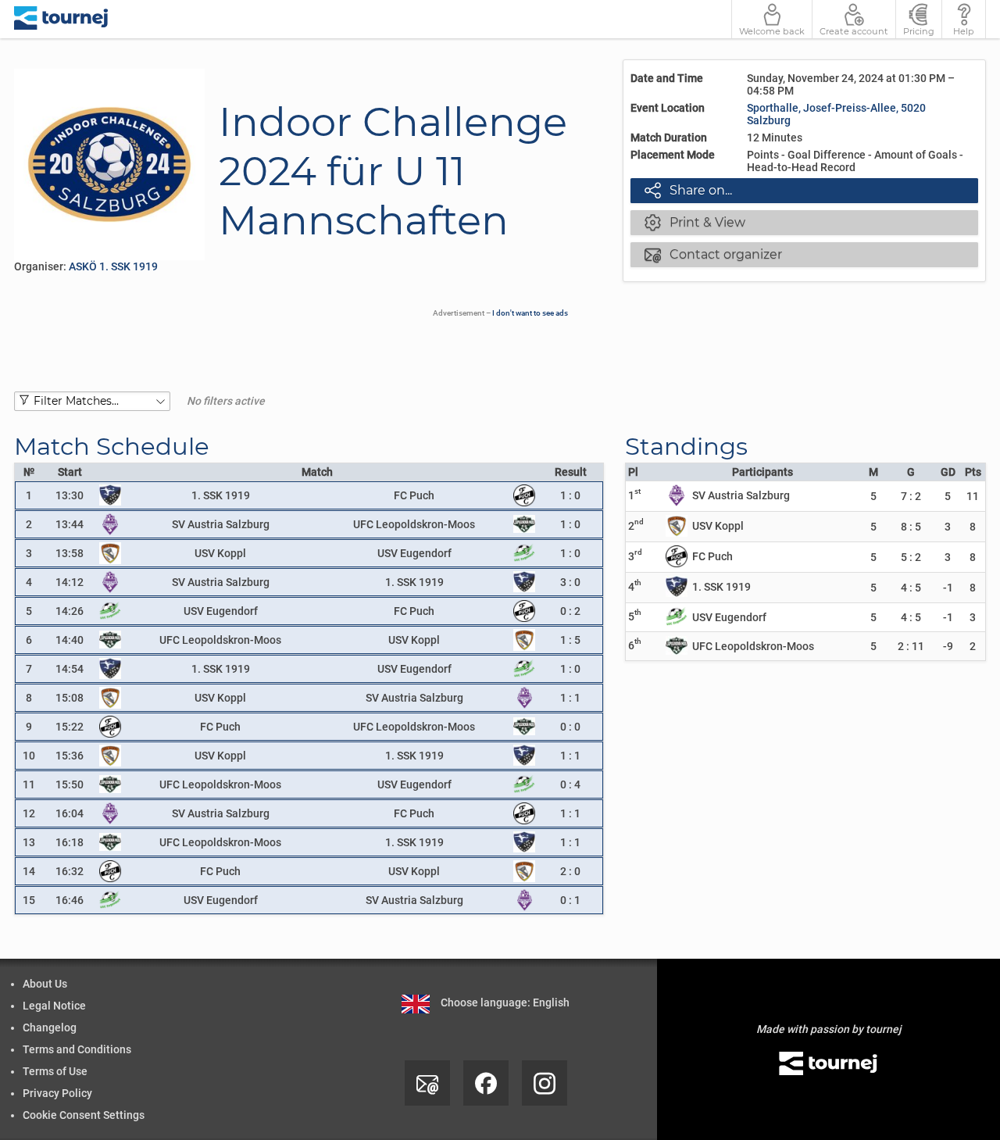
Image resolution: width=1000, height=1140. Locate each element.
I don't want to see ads (530, 313)
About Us (45, 983)
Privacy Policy (57, 1093)
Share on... (688, 189)
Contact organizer (713, 254)
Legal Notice (54, 1005)
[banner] (61, 19)
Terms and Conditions (77, 1049)
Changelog (50, 1027)
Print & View (695, 222)
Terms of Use (55, 1071)
